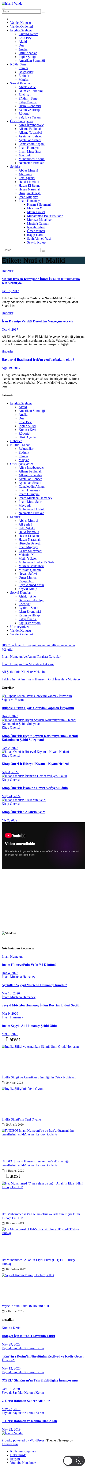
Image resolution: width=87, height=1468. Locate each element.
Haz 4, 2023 (10, 716)
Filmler (23, 68)
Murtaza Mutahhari (40, 219)
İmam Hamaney (29, 200)
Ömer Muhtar (36, 231)
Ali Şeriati (25, 174)
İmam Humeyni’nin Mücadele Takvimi (28, 664)
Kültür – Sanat (20, 445)
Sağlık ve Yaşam (30, 117)
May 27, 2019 (11, 1409)
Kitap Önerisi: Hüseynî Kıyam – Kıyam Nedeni (35, 763)
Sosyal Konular (20, 83)
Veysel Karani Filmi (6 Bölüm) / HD (26, 1306)
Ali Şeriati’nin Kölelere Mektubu (24, 671)
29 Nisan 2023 (14, 1082)
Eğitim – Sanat (28, 98)
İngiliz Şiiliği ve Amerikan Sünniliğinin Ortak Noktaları (39, 1077)
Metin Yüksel (36, 212)
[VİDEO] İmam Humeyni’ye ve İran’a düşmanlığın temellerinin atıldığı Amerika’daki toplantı (36, 1163)
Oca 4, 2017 (10, 329)
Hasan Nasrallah (30, 189)
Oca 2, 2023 (10, 748)
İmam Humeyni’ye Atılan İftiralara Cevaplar (31, 656)
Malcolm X (34, 208)
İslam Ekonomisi (30, 106)
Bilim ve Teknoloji (31, 91)
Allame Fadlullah (30, 128)
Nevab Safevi (36, 227)
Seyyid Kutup (36, 242)
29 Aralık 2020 (15, 1124)
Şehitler (15, 166)
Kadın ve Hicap (29, 110)
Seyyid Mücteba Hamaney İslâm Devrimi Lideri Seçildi (41, 1005)
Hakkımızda (18, 1455)
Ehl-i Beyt (25, 38)
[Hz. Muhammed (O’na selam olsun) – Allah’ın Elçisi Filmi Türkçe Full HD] (43, 1194)
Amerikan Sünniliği (32, 60)
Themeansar (10, 1444)
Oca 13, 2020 (11, 1389)
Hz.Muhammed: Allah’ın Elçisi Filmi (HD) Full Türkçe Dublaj (39, 1262)
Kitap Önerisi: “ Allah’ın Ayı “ (23, 812)
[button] (43, 917)
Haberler (7, 271)
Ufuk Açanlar (28, 53)
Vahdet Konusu (20, 22)
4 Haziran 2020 (15, 1170)
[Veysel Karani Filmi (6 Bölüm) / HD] (43, 1286)
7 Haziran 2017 (15, 1311)
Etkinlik (24, 75)
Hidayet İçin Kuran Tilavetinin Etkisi (28, 1336)
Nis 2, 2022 (9, 820)
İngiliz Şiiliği (27, 57)
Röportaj (24, 113)
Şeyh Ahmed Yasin (39, 238)
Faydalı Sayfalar (21, 30)
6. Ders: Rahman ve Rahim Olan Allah (29, 1421)
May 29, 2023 (11, 1344)
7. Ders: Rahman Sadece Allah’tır (26, 1401)
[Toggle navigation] (3, 8)
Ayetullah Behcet (30, 136)
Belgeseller (26, 72)
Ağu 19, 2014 (11, 368)
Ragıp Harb (35, 235)
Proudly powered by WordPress (23, 1440)
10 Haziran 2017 (16, 1269)
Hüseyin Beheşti (30, 193)
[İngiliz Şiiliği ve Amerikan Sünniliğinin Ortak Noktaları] (43, 1057)
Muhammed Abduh (32, 159)
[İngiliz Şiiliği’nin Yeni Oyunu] (43, 1099)
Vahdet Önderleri (21, 26)
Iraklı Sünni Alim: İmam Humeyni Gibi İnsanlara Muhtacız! (41, 679)
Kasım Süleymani (39, 204)
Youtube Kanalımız (23, 1462)
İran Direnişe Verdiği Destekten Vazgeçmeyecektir (38, 321)
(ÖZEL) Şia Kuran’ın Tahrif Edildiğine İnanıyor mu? (40, 1380)
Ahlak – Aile (27, 87)
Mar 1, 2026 (10, 1034)
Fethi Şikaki (27, 178)
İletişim (15, 1459)
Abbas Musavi (28, 170)
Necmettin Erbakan (31, 163)
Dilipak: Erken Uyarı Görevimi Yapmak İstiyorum (38, 708)
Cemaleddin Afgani (32, 144)
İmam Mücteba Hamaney (35, 498)
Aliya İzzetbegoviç (31, 125)
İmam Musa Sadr (30, 151)
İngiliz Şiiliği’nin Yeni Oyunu (21, 1119)
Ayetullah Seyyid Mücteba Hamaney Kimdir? (34, 985)
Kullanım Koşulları (23, 1451)
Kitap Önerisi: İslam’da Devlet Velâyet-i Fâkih (35, 788)
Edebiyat (24, 94)
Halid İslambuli (29, 182)
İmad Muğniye (28, 197)
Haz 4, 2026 (10, 973)
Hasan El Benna (29, 185)
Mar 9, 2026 (10, 1013)
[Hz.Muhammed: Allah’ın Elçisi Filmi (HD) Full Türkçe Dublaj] (43, 1240)
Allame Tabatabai (30, 132)
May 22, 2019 (11, 1429)
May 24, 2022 (11, 796)
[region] (43, 907)
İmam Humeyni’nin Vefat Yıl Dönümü (29, 964)
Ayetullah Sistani (30, 140)
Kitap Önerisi (28, 102)
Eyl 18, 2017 (10, 291)
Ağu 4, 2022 (10, 772)
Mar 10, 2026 (11, 993)
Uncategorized (20, 626)
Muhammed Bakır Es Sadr (45, 216)
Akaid (23, 41)
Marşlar (24, 79)
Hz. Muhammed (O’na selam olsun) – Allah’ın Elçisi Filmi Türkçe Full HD (41, 1216)
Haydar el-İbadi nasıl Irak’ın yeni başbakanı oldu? (38, 359)
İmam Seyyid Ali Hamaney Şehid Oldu (29, 1025)
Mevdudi (25, 155)
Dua (21, 45)
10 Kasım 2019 (15, 1223)
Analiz (23, 49)
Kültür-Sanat (18, 64)
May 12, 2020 (11, 1368)
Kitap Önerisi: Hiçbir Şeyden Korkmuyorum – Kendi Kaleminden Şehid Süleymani (40, 737)
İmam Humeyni (29, 147)
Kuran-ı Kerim (28, 34)
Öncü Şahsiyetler (21, 121)
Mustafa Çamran (38, 223)
